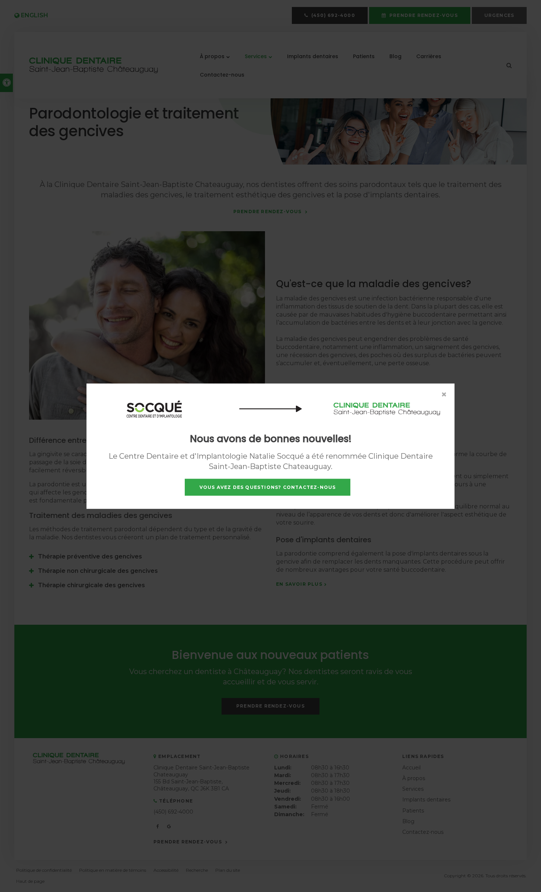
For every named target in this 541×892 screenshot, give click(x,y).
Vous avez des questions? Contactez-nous (267, 487)
